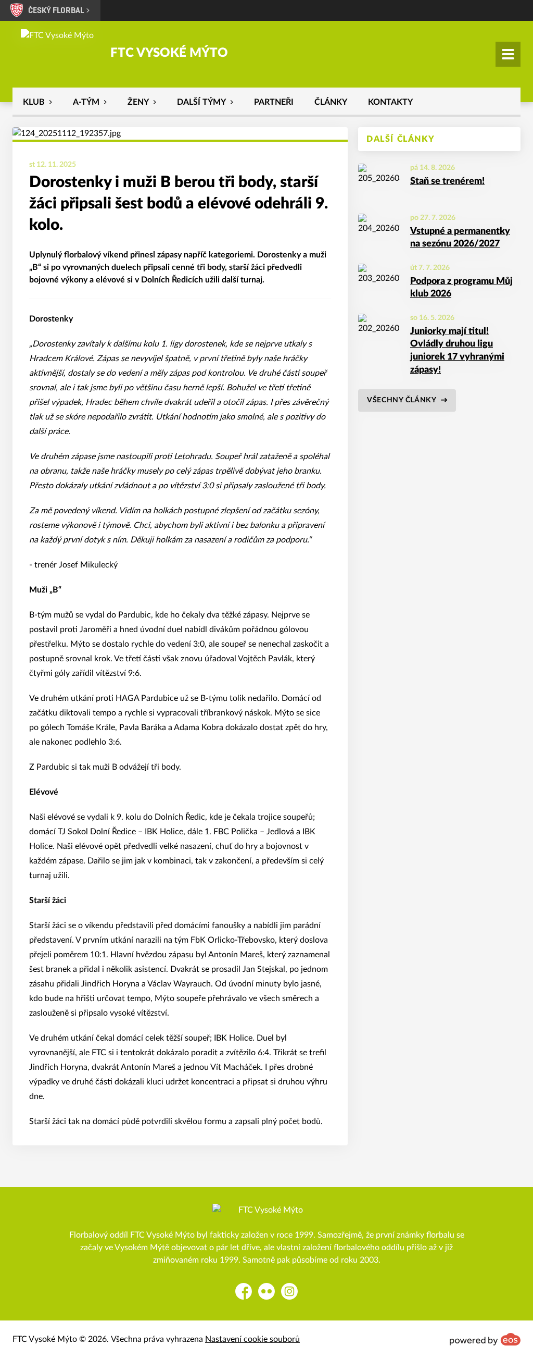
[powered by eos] (485, 1339)
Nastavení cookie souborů (252, 1339)
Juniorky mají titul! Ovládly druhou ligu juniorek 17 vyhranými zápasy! (457, 351)
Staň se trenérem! (447, 181)
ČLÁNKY (330, 102)
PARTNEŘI (274, 102)
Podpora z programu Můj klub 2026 (461, 288)
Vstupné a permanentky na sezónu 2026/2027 (460, 238)
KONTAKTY (390, 102)
